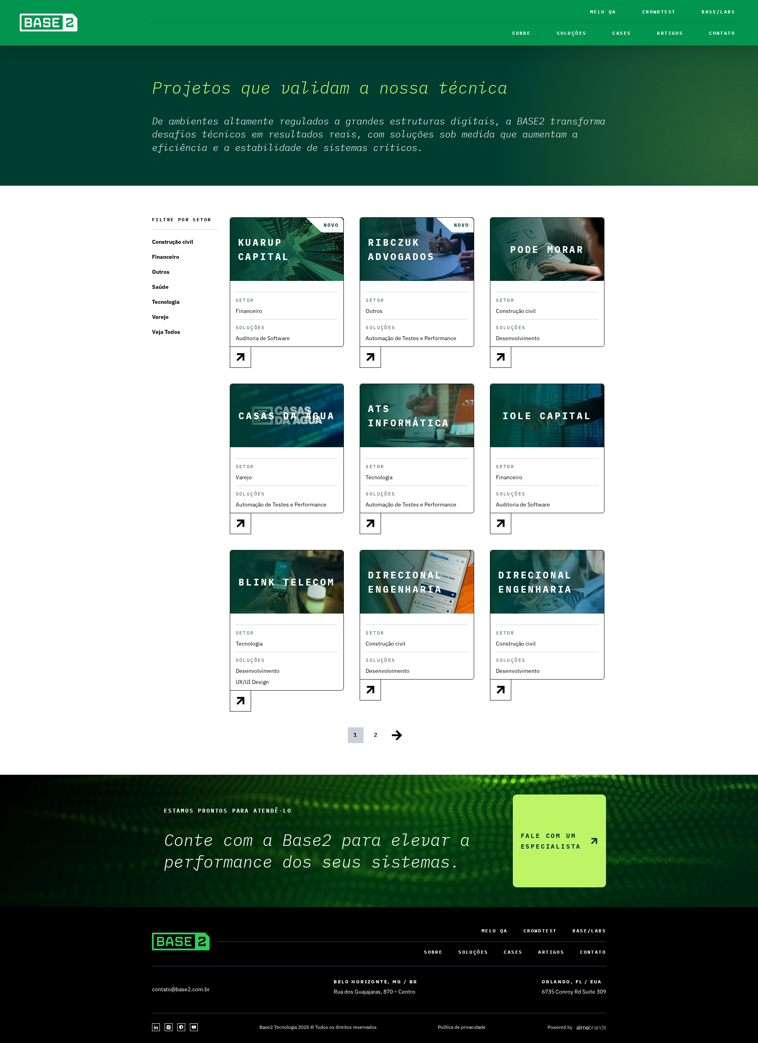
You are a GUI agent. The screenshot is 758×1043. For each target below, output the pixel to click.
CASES (621, 33)
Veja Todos (166, 332)
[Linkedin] (156, 1027)
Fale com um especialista (551, 841)
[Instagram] (169, 1027)
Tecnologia (166, 302)
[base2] (48, 22)
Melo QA (603, 12)
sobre (521, 33)
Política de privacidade (462, 1027)
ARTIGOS (670, 33)
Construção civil (172, 242)
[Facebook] (181, 1027)
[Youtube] (194, 1027)
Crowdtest (659, 12)
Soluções (571, 33)
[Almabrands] (576, 1027)
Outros (160, 272)
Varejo (160, 317)
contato (722, 33)
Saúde (160, 287)
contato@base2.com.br (181, 989)
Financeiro (165, 257)
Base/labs (718, 12)
